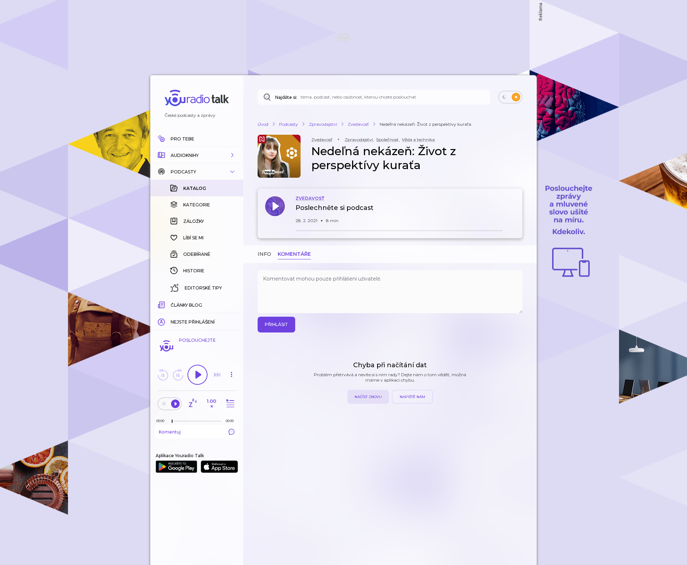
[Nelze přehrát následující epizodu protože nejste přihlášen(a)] (217, 374)
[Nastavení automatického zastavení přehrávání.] (192, 403)
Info (264, 254)
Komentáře (294, 254)
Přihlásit (276, 324)
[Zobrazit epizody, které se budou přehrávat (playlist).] (229, 403)
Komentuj (170, 432)
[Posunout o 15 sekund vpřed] (177, 374)
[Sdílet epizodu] (515, 211)
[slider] (172, 421)
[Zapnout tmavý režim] (510, 97)
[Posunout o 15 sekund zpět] (162, 374)
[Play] (197, 375)
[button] (196, 155)
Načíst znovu (368, 396)
